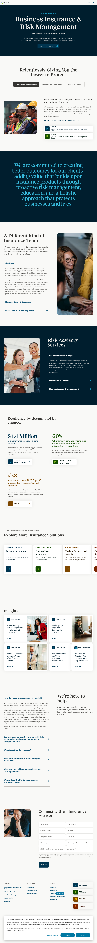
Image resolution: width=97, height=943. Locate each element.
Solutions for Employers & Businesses (12, 888)
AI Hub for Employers (11, 895)
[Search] (89, 3)
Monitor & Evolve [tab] (74, 84)
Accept (68, 935)
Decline (83, 935)
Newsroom (53, 899)
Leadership (53, 890)
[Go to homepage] (7, 3)
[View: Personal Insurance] (18, 559)
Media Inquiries (32, 893)
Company (53, 883)
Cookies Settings (52, 935)
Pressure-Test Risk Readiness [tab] (26, 84)
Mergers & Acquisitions (57, 896)
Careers (52, 893)
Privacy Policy (75, 924)
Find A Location (32, 890)
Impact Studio (8, 898)
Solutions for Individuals (12, 892)
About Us (53, 887)
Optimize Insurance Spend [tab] (52, 84)
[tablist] (48, 84)
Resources (7, 901)
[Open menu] (93, 3)
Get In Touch (31, 883)
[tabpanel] (48, 117)
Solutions (39, 33)
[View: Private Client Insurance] (47, 559)
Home (34, 33)
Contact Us (30, 887)
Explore (7, 883)
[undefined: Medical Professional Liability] (77, 559)
